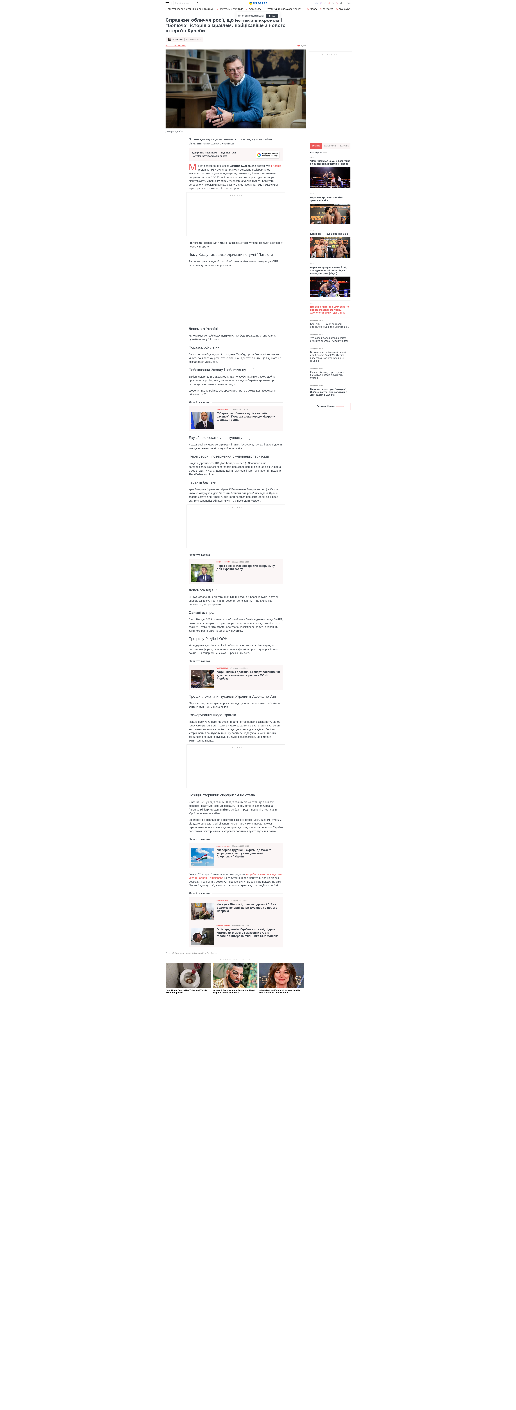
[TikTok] (341, 3)
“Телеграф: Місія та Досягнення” (284, 9)
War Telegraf (222, 409)
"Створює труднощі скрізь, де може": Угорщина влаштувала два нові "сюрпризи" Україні (243, 853)
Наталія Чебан (178, 39)
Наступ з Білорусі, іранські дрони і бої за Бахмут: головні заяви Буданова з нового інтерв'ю (246, 907)
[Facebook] (316, 3)
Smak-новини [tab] (330, 146)
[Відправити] (197, 3)
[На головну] (258, 3)
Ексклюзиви (255, 9)
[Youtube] (329, 3)
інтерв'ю (275, 165)
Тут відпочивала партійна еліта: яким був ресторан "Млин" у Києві (329, 339)
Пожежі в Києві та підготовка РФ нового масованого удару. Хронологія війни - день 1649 (329, 310)
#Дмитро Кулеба (200, 953)
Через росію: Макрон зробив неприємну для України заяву (245, 567)
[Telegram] (325, 3)
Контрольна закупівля (231, 9)
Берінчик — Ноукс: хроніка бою (329, 234)
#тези (214, 953)
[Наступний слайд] (352, 9)
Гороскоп (328, 9)
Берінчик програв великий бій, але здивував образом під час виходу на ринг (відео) (328, 270)
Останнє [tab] (316, 146)
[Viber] (320, 3)
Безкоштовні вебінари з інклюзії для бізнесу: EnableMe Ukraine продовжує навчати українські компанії (328, 356)
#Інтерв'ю (185, 953)
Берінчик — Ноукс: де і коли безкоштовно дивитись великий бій (329, 325)
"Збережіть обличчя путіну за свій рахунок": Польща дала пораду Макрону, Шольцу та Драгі (245, 416)
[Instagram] (337, 3)
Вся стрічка (316, 152)
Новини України (223, 925)
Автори (313, 9)
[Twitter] (333, 3)
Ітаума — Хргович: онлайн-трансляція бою (326, 199)
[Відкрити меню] (167, 3)
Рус (348, 3)
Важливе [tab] (344, 146)
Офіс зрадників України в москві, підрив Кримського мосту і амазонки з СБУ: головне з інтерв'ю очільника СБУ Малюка (247, 932)
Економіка (344, 9)
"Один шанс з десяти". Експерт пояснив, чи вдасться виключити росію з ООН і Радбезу (248, 675)
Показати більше (326, 406)
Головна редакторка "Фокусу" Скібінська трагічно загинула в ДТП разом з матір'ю (328, 392)
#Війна (175, 953)
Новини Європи (223, 562)
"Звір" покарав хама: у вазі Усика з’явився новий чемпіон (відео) (330, 162)
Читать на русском (176, 46)
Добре (272, 16)
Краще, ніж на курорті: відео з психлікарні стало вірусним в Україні (326, 375)
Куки (260, 16)
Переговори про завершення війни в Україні (191, 9)
